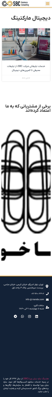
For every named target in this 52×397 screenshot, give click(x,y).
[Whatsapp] (22, 316)
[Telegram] (15, 316)
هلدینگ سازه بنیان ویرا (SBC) (36, 378)
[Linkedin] (36, 316)
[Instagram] (29, 316)
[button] (48, 195)
